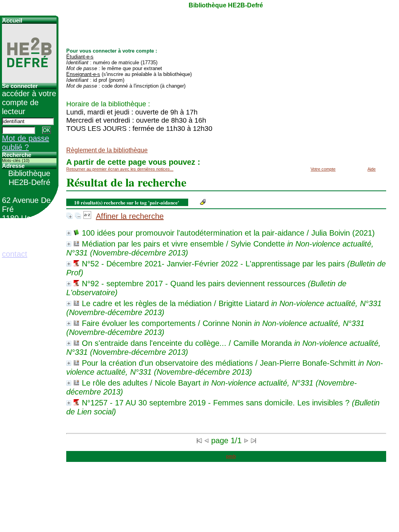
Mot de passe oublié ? (25, 142)
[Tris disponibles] (87, 216)
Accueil (12, 21)
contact (14, 254)
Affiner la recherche (130, 216)
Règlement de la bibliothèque (107, 150)
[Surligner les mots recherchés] (203, 202)
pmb (231, 456)
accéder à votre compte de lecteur (29, 102)
